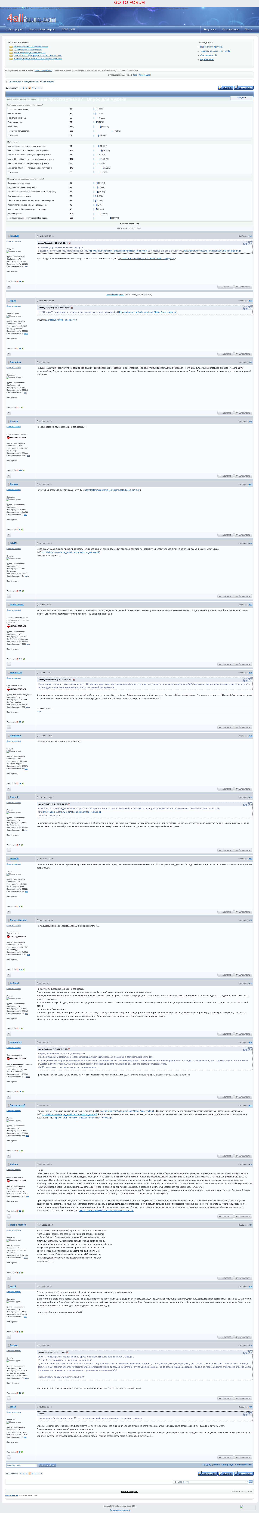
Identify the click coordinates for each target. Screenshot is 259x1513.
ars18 (13, 1286)
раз (26, 266)
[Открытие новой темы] (243, 87)
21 (20, 1393)
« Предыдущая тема (210, 1465)
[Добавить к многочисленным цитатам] (225, 286)
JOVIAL (14, 543)
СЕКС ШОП (68, 29)
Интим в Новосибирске (42, 29)
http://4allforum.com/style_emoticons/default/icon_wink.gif (69, 1114)
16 (20, 591)
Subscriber (15, 362)
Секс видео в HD (208, 55)
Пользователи (230, 29)
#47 (250, 605)
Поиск (248, 29)
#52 (250, 920)
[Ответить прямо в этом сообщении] (243, 286)
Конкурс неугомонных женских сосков (31, 47)
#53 (250, 983)
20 (20, 348)
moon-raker (16, 672)
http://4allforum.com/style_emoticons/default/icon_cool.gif (106, 1210)
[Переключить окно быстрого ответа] (208, 1473)
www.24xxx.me (11, 1495)
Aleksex (14, 1164)
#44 (250, 421)
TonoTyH (14, 236)
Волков (14, 484)
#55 (250, 1105)
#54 (250, 1042)
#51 (250, 859)
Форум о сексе (31, 81)
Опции (241, 98)
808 (20, 470)
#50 (250, 797)
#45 (250, 484)
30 (20, 281)
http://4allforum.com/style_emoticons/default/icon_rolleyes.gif (83, 1118)
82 (20, 1211)
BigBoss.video (207, 59)
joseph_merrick (18, 1225)
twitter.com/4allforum (43, 70)
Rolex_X (14, 797)
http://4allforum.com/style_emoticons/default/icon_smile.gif (112, 490)
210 (20, 969)
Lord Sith (14, 858)
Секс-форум (47, 81)
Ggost (13, 300)
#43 (250, 362)
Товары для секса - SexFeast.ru (215, 51)
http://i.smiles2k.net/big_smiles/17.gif (59, 320)
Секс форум (15, 29)
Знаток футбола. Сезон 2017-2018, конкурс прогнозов (38, 59)
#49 (250, 736)
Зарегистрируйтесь (115, 295)
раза (26, 333)
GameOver (15, 735)
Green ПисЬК (17, 604)
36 (20, 722)
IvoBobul (14, 983)
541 (20, 659)
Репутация (210, 29)
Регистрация (144, 75)
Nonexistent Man (18, 920)
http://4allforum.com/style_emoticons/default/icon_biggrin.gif (212, 251)
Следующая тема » (243, 1465)
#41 (250, 236)
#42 (250, 301)
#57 (250, 1225)
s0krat (39, 711)
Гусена (13, 1345)
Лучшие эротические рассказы (28, 50)
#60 (250, 1407)
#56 (250, 1164)
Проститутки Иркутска (211, 47)
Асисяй (14, 421)
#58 (250, 1286)
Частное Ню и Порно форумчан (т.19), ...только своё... (38, 56)
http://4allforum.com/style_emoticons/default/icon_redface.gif (118, 251)
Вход (134, 75)
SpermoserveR (17, 1105)
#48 (250, 673)
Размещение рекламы (120, 1510)
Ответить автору (14, 241)
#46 (250, 543)
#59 (250, 1345)
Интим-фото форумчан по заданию (29, 53)
